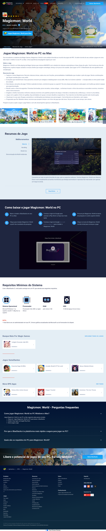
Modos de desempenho (37, 497)
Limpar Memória (36, 499)
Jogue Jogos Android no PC (64, 492)
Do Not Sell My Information (42, 525)
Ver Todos (99, 384)
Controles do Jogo (36, 478)
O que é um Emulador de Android (65, 494)
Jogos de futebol (7, 517)
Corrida (5, 507)
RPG (4, 25)
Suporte (60, 3)
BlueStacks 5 (6, 480)
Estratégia (5, 515)
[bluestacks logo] (7, 3)
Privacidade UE (33, 525)
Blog (35, 3)
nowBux (5, 482)
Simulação (5, 511)
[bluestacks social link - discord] (85, 486)
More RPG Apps (9, 384)
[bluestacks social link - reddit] (88, 486)
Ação (4, 500)
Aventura (5, 502)
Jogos (28, 3)
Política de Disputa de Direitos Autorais (21, 525)
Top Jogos (5, 498)
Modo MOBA (35, 482)
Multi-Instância (35, 484)
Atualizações (87, 478)
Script (33, 501)
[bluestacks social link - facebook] (92, 486)
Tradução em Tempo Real (38, 491)
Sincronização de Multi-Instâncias (40, 486)
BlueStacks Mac (7, 478)
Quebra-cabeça (6, 505)
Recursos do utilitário (37, 506)
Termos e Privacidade (7, 525)
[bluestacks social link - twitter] (95, 486)
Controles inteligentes (37, 493)
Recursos (19, 3)
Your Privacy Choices (54, 530)
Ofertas (5, 486)
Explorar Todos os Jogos (94, 336)
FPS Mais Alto (35, 502)
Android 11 (5, 488)
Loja (44, 3)
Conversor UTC (35, 508)
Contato (60, 482)
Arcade (5, 503)
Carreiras (60, 484)
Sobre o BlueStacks (62, 478)
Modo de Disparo (36, 480)
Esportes (5, 513)
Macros (34, 488)
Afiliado (53, 3)
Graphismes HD (35, 504)
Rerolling (34, 495)
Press (59, 486)
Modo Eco (34, 489)
